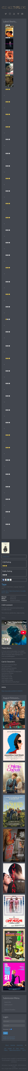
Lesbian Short (5, 556)
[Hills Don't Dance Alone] (9, 81)
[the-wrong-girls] (14, 944)
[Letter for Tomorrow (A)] (9, 389)
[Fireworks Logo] (14, 7)
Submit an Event (8, 1004)
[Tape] (5, 547)
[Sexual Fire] (9, 68)
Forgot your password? (9, 1037)
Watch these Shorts (14, 591)
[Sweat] (9, 352)
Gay (5, 1048)
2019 (7, 592)
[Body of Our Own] (9, 261)
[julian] (14, 878)
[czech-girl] (14, 777)
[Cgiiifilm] (6, 14)
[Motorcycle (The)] (9, 236)
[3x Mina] (9, 338)
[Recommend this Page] (11, 580)
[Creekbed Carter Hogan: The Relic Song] (9, 466)
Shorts (22, 1048)
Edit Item (4, 541)
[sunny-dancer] (14, 811)
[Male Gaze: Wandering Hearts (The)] (9, 56)
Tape (4, 584)
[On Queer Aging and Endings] (9, 325)
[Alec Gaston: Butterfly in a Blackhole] (9, 43)
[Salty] (9, 517)
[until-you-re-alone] (14, 845)
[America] (9, 223)
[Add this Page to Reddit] (6, 580)
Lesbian (10, 1048)
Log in (5, 1033)
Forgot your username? (9, 1038)
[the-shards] (14, 714)
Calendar (12, 1045)
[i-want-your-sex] (14, 976)
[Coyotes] (9, 197)
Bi (13, 1048)
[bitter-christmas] (14, 745)
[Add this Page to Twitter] (8, 580)
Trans (17, 1048)
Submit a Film (7, 1002)
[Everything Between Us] (9, 248)
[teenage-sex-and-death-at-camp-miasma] (14, 910)
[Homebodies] (9, 480)
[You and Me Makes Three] (9, 273)
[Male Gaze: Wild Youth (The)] (9, 492)
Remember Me (6, 1029)
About (7, 1045)
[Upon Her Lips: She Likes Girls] (9, 172)
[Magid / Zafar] (9, 209)
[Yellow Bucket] (9, 300)
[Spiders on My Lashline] (9, 402)
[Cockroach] (9, 95)
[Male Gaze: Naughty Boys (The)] (9, 159)
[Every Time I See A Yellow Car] (9, 133)
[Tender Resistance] (9, 145)
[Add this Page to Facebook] (3, 580)
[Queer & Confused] (9, 313)
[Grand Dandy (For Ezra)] (9, 505)
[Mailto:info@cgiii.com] (22, 14)
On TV (24, 1050)
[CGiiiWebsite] (14, 14)
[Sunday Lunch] (9, 184)
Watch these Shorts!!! (15, 1050)
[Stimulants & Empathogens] (9, 120)
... (4, 1007)
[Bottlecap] (9, 428)
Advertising (20, 1045)
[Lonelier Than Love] (9, 377)
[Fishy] (9, 287)
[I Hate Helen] (9, 453)
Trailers (6, 1050)
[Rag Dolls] (9, 441)
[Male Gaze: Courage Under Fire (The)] (9, 31)
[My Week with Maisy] (9, 108)
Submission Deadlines (9, 1009)
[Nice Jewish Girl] (9, 364)
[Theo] (9, 530)
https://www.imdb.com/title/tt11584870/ (12, 691)
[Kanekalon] (9, 416)
